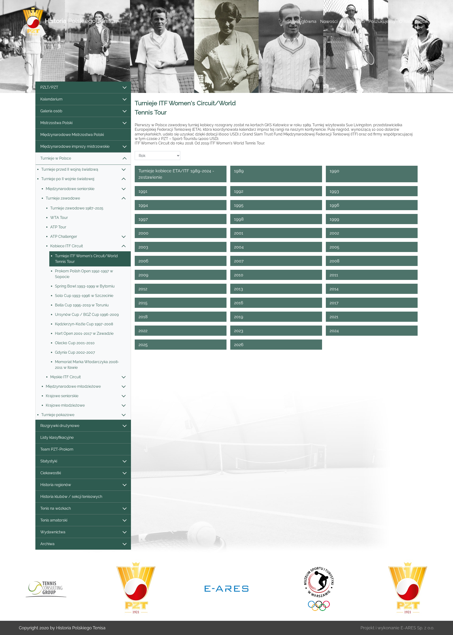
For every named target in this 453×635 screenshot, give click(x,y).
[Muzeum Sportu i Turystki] (230, 588)
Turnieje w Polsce (55, 158)
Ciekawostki (50, 473)
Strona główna (301, 21)
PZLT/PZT (49, 87)
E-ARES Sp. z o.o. (417, 627)
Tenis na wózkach (55, 508)
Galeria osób (51, 111)
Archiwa (47, 544)
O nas (405, 21)
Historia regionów (55, 485)
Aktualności (353, 21)
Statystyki (48, 461)
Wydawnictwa (52, 532)
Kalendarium (51, 99)
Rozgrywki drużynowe (59, 425)
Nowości (329, 21)
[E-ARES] (140, 588)
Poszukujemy (382, 21)
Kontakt (422, 21)
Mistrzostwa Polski (56, 123)
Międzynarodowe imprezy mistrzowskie (74, 146)
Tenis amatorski (53, 520)
